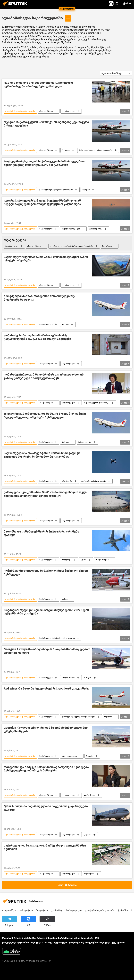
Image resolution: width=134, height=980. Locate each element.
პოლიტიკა (42, 910)
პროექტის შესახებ (12, 938)
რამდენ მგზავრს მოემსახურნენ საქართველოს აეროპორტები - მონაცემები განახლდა (38, 84)
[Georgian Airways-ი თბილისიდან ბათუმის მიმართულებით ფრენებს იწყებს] (111, 736)
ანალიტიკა (26, 910)
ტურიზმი (123, 910)
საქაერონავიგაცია (71, 229)
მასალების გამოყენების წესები (55, 938)
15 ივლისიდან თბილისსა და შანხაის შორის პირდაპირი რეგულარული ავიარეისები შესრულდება (45, 415)
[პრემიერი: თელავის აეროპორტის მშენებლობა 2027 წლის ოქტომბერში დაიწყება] (111, 619)
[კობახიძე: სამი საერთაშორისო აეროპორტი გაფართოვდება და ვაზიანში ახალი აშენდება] (111, 344)
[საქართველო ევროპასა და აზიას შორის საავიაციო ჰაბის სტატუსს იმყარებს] (111, 265)
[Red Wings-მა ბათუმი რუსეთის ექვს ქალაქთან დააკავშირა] (111, 697)
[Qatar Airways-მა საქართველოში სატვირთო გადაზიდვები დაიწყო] (111, 815)
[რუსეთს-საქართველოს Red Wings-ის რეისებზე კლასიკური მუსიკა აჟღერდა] (111, 131)
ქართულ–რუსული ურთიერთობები (95, 150)
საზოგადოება (95, 229)
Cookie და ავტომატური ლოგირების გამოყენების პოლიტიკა (76, 942)
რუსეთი (66, 150)
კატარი (87, 834)
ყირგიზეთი (89, 795)
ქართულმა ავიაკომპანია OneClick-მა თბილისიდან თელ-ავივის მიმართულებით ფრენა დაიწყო (45, 494)
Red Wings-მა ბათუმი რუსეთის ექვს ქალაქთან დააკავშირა (47, 688)
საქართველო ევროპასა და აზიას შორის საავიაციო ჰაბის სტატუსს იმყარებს (46, 258)
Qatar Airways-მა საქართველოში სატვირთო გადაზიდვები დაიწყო (46, 808)
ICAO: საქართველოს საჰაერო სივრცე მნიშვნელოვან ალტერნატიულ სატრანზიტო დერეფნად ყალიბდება (42, 202)
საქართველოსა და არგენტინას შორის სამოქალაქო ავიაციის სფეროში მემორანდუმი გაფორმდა (42, 454)
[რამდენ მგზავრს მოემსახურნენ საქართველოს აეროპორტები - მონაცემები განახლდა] (111, 91)
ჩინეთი (65, 324)
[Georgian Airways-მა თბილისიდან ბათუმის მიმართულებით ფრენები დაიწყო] (111, 658)
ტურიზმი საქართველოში (93, 481)
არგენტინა (67, 481)
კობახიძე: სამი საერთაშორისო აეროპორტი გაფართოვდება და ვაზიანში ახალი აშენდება (37, 337)
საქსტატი (107, 246)
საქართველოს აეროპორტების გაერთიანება (71, 246)
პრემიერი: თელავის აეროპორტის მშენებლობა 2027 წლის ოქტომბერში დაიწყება (46, 611)
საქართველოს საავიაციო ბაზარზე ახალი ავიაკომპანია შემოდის (45, 847)
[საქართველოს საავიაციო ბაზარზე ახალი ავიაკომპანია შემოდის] (111, 854)
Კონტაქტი (30, 938)
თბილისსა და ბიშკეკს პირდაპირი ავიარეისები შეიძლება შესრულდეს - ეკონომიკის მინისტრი (46, 768)
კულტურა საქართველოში (99, 910)
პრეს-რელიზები (83, 938)
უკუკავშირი (118, 942)
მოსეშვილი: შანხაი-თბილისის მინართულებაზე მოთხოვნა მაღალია (39, 297)
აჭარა (83, 560)
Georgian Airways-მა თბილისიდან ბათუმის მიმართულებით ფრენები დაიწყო (47, 651)
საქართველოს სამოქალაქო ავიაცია (57, 638)
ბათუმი (87, 677)
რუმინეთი (89, 874)
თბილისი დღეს (69, 756)
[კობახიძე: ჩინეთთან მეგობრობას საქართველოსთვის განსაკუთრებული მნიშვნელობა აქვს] (111, 383)
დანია (64, 599)
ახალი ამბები (46, 111)
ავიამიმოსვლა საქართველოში (32, 18)
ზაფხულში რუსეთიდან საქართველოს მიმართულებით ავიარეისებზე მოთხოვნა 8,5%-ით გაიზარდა (44, 163)
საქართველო (68, 111)
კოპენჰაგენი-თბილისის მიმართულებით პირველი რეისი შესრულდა (46, 572)
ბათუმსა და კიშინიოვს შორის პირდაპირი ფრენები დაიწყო (41, 533)
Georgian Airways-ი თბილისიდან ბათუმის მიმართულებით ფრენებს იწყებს (46, 729)
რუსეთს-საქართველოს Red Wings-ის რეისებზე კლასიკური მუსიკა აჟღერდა (46, 123)
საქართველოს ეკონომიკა (96, 403)
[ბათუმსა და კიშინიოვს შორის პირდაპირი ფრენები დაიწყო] (111, 540)
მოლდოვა (66, 560)
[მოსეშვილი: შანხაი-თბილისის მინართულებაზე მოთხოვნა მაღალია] (111, 305)
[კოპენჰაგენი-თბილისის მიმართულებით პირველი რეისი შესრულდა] (111, 579)
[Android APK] (11, 951)
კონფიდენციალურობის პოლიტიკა (21, 942)
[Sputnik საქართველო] (16, 6)
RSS (97, 938)
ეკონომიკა (57, 910)
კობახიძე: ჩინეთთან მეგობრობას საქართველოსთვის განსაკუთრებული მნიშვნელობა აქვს (44, 376)
